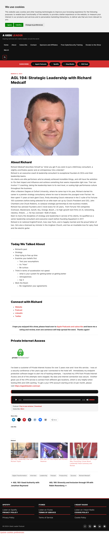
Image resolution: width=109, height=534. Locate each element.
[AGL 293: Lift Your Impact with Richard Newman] (54, 450)
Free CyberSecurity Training (71, 45)
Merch (6, 50)
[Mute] (87, 400)
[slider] (92, 399)
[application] (54, 400)
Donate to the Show (93, 45)
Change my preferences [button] (34, 25)
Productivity (63, 475)
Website (18, 307)
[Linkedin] (100, 526)
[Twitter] (90, 526)
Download (38, 406)
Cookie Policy (80, 518)
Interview (33, 475)
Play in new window (26, 406)
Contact (33, 45)
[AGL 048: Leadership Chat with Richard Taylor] (24, 450)
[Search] (5, 57)
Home (6, 45)
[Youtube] (95, 526)
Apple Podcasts (40, 64)
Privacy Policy (8, 518)
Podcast (18, 310)
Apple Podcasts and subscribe (70, 327)
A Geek (13, 35)
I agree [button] (9, 25)
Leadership (43, 475)
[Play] (16, 400)
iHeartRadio (70, 64)
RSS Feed (84, 64)
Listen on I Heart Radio (84, 510)
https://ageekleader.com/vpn (27, 386)
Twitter (18, 316)
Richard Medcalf (84, 475)
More (22, 409)
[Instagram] (104, 526)
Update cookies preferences (12, 532)
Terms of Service (46, 518)
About (14, 45)
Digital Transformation (19, 475)
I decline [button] (19, 25)
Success (73, 475)
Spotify (56, 64)
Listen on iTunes (46, 510)
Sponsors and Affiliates (49, 45)
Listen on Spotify (10, 510)
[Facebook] (85, 526)
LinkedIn (19, 313)
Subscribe (23, 45)
